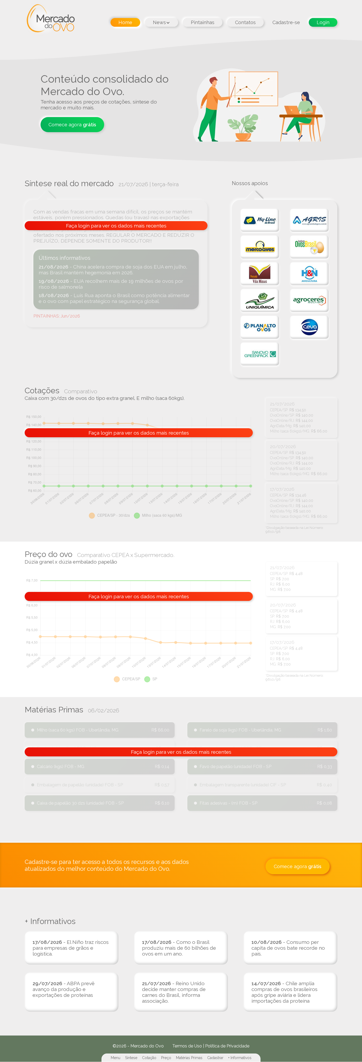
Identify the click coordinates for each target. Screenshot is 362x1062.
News (159, 22)
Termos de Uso (187, 1045)
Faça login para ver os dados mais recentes (116, 226)
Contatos (245, 22)
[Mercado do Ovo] (50, 20)
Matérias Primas (189, 1058)
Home (125, 22)
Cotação (149, 1058)
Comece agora (72, 124)
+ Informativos (239, 1058)
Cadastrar (215, 1058)
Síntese (131, 1058)
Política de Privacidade (227, 1045)
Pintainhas (202, 22)
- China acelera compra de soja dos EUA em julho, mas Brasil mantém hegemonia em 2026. (113, 269)
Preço (166, 1058)
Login (323, 22)
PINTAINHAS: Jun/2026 (56, 316)
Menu (115, 1058)
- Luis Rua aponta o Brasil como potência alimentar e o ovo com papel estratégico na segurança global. (114, 298)
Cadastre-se (286, 22)
